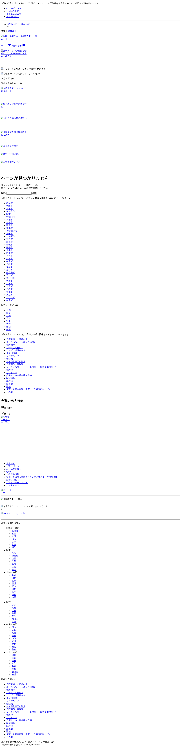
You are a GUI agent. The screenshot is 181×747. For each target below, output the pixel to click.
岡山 (14, 627)
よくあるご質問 (13, 14)
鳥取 (14, 633)
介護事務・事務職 (14, 364)
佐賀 (14, 658)
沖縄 (14, 674)
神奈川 (15, 556)
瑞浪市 (9, 222)
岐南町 (9, 261)
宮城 (14, 544)
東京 (14, 553)
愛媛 (14, 644)
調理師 (9, 381)
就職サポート (12, 466)
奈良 (14, 616)
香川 (14, 641)
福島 (14, 547)
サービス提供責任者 (15, 350)
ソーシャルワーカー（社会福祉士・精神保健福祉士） (31, 367)
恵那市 (9, 228)
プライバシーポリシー (17, 482)
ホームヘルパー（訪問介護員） (21, 342)
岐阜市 (9, 203)
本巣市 (9, 250)
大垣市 (9, 206)
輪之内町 (10, 272)
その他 (9, 392)
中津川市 (10, 217)
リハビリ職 (11, 373)
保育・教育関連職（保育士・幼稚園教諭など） (28, 389)
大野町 (9, 281)
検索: (3, 193)
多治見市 (10, 211)
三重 (14, 622)
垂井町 (9, 270)
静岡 (8, 329)
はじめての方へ (13, 8)
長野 (8, 316)
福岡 (14, 655)
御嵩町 (9, 300)
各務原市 (10, 236)
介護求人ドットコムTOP (18, 24)
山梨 (8, 313)
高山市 (9, 209)
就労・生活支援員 (14, 348)
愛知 (8, 327)
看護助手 (10, 345)
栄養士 (9, 384)
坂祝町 (9, 289)
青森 (14, 533)
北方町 (9, 286)
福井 (8, 324)
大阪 (14, 605)
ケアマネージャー (14, 356)
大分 (14, 663)
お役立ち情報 (12, 474)
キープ (7, 46)
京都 (14, 608)
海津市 (9, 259)
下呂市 (9, 256)
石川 (8, 318)
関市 (8, 214)
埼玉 (14, 558)
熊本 (14, 666)
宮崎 (14, 669)
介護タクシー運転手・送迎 (19, 375)
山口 (14, 638)
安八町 (9, 275)
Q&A (8, 472)
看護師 (9, 370)
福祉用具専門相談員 (15, 361)
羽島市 (9, 225)
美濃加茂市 (11, 231)
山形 (14, 539)
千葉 (14, 561)
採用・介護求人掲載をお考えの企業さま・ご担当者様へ (32, 477)
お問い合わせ (12, 11)
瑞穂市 (9, 245)
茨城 (14, 567)
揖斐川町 (10, 278)
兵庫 (14, 610)
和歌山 (15, 619)
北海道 (15, 531)
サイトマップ (12, 485)
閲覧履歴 (19, 46)
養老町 (9, 267)
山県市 (9, 242)
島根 (14, 635)
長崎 (14, 660)
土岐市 (9, 234)
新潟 (8, 310)
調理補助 (10, 378)
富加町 (9, 292)
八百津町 (10, 297)
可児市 (9, 239)
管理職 (9, 359)
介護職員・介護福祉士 (17, 339)
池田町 (9, 284)
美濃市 (9, 220)
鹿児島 (15, 672)
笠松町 (9, 264)
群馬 (14, 569)
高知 (14, 649)
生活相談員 (11, 353)
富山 (8, 321)
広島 (14, 630)
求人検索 (10, 463)
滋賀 (14, 613)
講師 (8, 386)
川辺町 (9, 295)
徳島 (14, 647)
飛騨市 (9, 247)
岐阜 (14, 592)
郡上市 (9, 253)
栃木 (14, 564)
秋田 (14, 536)
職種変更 (12, 31)
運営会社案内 (12, 16)
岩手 (14, 542)
